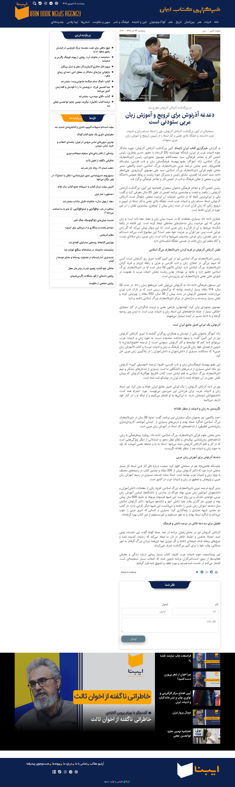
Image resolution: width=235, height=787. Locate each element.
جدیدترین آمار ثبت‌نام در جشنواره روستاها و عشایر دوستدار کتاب (85, 259)
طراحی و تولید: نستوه (113, 781)
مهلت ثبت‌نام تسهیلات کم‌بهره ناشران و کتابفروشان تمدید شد (84, 127)
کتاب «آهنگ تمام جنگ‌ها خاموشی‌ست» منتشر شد (85, 81)
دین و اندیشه (139, 22)
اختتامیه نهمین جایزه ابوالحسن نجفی (179, 733)
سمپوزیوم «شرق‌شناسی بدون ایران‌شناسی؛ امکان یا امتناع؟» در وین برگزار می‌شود (83, 177)
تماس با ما (81, 764)
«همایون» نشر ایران (104, 194)
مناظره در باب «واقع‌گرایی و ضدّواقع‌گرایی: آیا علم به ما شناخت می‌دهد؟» (83, 211)
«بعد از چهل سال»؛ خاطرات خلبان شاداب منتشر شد (88, 201)
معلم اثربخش (107, 235)
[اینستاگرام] (65, 772)
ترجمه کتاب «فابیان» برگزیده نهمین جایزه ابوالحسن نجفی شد (81, 104)
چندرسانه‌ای (57, 22)
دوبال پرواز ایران (181, 712)
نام (216, 604)
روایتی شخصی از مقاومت (101, 283)
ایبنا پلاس (72, 22)
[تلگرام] (70, 772)
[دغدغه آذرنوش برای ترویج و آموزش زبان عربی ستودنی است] (169, 68)
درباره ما (67, 764)
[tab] (93, 118)
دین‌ (204, 31)
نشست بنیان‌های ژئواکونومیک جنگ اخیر (94, 220)
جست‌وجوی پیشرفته (37, 764)
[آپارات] (76, 772)
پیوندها (56, 764)
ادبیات (207, 22)
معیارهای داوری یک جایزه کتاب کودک (95, 134)
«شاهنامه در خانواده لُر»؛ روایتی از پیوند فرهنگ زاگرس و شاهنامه (82, 59)
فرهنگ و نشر (121, 22)
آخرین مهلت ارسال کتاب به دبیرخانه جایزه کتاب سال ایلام (86, 187)
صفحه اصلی (215, 31)
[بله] (59, 772)
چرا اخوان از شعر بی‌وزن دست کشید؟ (177, 676)
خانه (216, 22)
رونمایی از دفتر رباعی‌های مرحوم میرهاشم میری (90, 153)
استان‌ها (85, 22)
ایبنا (190, 10)
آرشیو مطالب (97, 764)
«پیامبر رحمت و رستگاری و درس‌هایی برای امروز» (89, 228)
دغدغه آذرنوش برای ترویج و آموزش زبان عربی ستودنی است (169, 118)
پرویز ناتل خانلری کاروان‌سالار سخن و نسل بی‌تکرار (85, 67)
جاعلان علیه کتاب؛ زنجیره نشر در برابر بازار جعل (91, 268)
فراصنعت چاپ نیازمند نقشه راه (175, 658)
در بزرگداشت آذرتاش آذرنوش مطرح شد (169, 107)
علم (171, 22)
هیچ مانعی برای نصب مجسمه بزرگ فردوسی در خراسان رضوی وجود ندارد (83, 50)
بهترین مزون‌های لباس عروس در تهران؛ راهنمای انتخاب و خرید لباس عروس (85, 144)
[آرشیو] (54, 772)
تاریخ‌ (179, 22)
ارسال (133, 638)
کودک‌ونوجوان (158, 22)
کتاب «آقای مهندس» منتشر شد (94, 96)
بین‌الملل (189, 22)
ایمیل (165, 604)
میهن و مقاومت (101, 22)
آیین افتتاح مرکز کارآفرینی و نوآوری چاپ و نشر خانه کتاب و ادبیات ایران (175, 698)
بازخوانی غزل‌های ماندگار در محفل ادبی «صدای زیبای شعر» (83, 74)
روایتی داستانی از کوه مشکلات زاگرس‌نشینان (92, 276)
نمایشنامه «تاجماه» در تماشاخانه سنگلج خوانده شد (89, 250)
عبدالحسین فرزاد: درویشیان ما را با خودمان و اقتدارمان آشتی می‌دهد (82, 89)
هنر (199, 22)
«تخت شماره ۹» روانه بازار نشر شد (97, 168)
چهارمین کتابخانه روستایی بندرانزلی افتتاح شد (91, 242)
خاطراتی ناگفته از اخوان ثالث (100, 161)
